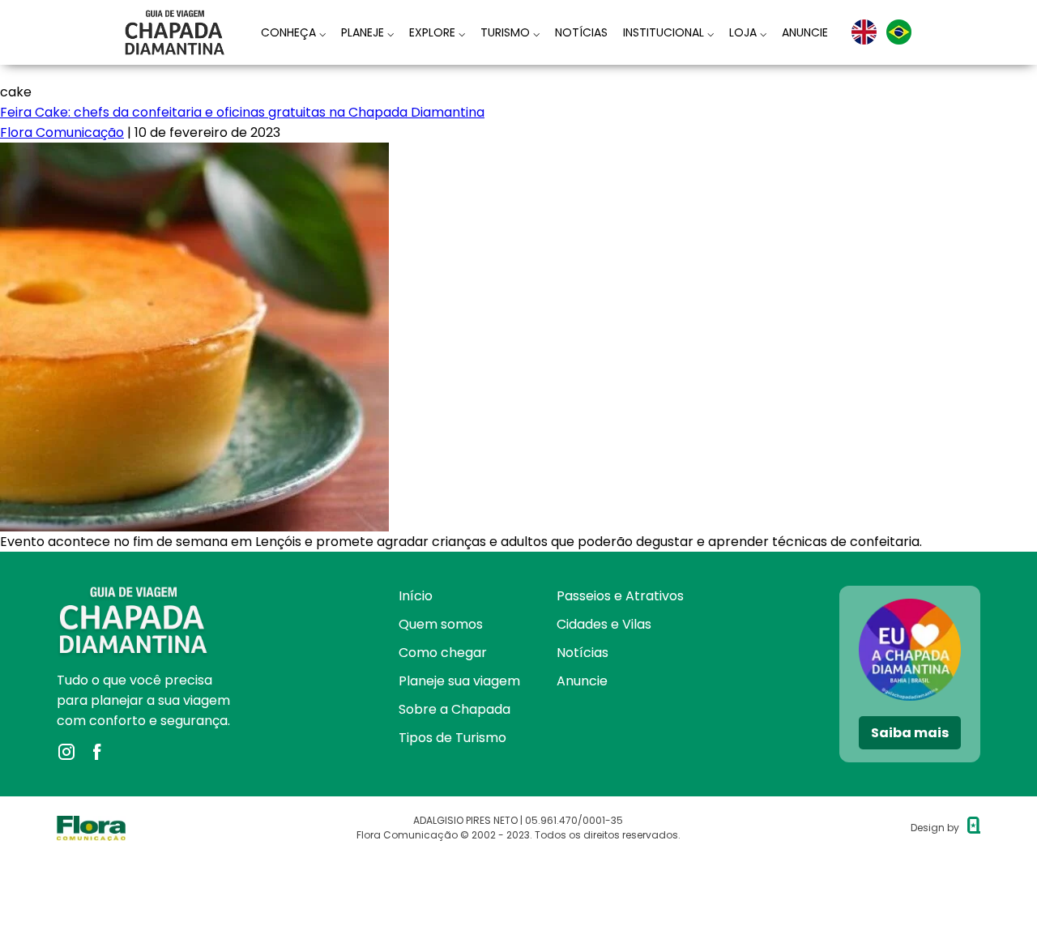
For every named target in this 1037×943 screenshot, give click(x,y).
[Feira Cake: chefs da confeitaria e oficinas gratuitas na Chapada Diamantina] (194, 152)
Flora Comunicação (62, 132)
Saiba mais (910, 732)
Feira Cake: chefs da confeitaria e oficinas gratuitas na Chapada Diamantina (242, 112)
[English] (864, 32)
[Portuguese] (898, 32)
